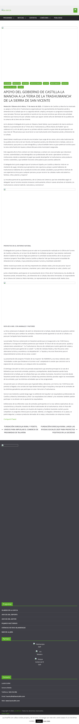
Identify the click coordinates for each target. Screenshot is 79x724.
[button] (13, 18)
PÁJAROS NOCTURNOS (9, 623)
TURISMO (20, 87)
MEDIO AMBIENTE (55, 83)
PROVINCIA (65, 83)
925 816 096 (13, 692)
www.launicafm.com (13, 701)
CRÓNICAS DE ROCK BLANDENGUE (14, 628)
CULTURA (46, 83)
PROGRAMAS (7, 18)
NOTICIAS (21, 18)
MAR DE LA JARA (7, 632)
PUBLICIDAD (58, 18)
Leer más (46, 721)
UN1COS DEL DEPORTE (9, 615)
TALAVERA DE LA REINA (10, 87)
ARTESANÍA (25, 83)
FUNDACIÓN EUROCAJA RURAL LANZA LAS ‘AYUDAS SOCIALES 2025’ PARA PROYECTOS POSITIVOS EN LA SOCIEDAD (58, 429)
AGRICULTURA (16, 83)
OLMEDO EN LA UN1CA (10, 610)
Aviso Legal (5, 713)
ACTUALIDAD (8, 83)
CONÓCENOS (44, 18)
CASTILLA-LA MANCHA (36, 83)
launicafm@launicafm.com (15, 696)
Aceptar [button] (39, 721)
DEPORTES (33, 18)
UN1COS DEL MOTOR (9, 619)
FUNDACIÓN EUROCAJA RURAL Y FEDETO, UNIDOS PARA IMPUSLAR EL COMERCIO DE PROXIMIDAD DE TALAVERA (21, 429)
